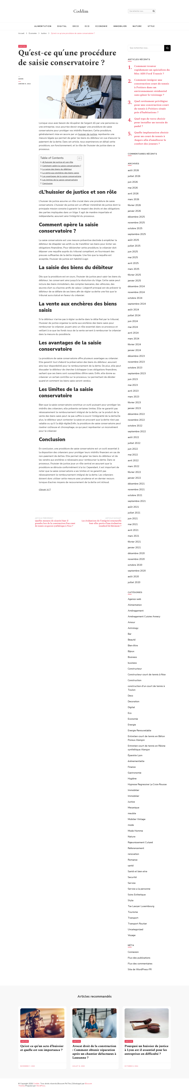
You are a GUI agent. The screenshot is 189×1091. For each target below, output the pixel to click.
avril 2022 (133, 460)
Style (151, 26)
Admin (20, 79)
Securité (132, 877)
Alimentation (42, 26)
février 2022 (134, 472)
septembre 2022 (137, 431)
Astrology (133, 628)
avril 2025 (133, 263)
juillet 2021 (134, 512)
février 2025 (134, 274)
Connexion (133, 952)
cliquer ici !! (45, 489)
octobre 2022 (135, 425)
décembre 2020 (136, 553)
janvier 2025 (134, 280)
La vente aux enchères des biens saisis (60, 172)
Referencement (136, 848)
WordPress (40, 1086)
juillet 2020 (134, 582)
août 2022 (133, 437)
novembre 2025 (136, 222)
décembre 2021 (136, 483)
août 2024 (133, 309)
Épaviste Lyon (135, 755)
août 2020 (133, 576)
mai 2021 (133, 524)
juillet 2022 (134, 443)
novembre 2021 (136, 489)
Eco (87, 26)
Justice (22, 46)
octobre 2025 (135, 228)
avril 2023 (133, 390)
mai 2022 (133, 454)
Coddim (80, 11)
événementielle (136, 761)
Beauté (132, 639)
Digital (62, 26)
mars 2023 (133, 396)
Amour (131, 622)
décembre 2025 (136, 216)
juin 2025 (133, 251)
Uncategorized (135, 929)
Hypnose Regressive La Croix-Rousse (147, 784)
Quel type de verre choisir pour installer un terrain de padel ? (151, 122)
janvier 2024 (134, 350)
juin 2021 (133, 518)
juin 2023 (133, 379)
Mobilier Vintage (136, 819)
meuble (132, 813)
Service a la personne (139, 888)
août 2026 (133, 170)
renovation (133, 854)
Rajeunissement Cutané (140, 842)
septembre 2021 (137, 501)
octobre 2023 (135, 367)
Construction (134, 680)
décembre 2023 (136, 356)
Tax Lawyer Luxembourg (141, 906)
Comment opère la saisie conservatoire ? (61, 165)
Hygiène (132, 778)
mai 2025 (133, 257)
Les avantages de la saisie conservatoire (61, 176)
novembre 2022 (136, 419)
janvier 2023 (134, 408)
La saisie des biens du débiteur (57, 169)
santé (131, 865)
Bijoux (131, 651)
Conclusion (47, 183)
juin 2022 (133, 448)
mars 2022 (133, 466)
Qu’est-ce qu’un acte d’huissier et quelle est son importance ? (42, 1048)
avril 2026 (133, 193)
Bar (129, 633)
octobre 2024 (135, 298)
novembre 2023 (136, 361)
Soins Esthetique (137, 894)
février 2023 (134, 402)
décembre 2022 (136, 414)
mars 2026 (133, 199)
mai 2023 (133, 385)
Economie (101, 26)
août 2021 (133, 506)
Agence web (134, 599)
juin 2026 (133, 181)
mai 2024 (133, 327)
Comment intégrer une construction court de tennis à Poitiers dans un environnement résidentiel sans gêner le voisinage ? (151, 87)
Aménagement (136, 610)
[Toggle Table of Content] (78, 158)
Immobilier (120, 26)
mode (131, 825)
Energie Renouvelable (139, 730)
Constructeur (135, 668)
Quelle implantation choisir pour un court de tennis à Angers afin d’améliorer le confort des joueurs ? (151, 138)
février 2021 (134, 541)
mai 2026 (133, 187)
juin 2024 (133, 321)
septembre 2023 (137, 373)
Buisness (132, 657)
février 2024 (134, 344)
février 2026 (134, 205)
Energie (132, 724)
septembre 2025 (137, 234)
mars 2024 (133, 338)
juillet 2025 (134, 245)
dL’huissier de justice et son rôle (57, 162)
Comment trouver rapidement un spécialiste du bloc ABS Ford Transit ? (152, 70)
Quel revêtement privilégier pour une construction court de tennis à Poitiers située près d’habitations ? (151, 106)
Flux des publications (139, 957)
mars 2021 (133, 535)
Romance (132, 859)
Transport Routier (137, 923)
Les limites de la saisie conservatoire (60, 179)
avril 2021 (133, 530)
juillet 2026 (134, 176)
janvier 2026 (134, 211)
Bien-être (133, 645)
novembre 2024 (136, 292)
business (132, 662)
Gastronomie (134, 772)
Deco (76, 26)
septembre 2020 (137, 570)
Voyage (132, 935)
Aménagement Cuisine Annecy (144, 616)
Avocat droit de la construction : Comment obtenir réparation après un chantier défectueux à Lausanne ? (94, 1052)
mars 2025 (133, 269)
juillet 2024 (134, 315)
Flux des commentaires (140, 963)
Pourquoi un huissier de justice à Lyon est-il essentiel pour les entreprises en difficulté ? (146, 1050)
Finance (132, 767)
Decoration (133, 701)
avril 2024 (133, 332)
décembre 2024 (136, 286)
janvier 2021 (134, 547)
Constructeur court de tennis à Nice (147, 674)
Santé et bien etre (137, 871)
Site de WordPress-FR (140, 969)
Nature (137, 26)
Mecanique (133, 807)
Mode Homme (135, 830)
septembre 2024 (137, 303)
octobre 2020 (135, 564)
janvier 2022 (134, 477)
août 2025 (133, 240)
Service (132, 883)
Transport (133, 917)
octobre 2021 (135, 495)
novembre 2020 (136, 559)
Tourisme (133, 912)
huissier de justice (87, 134)
